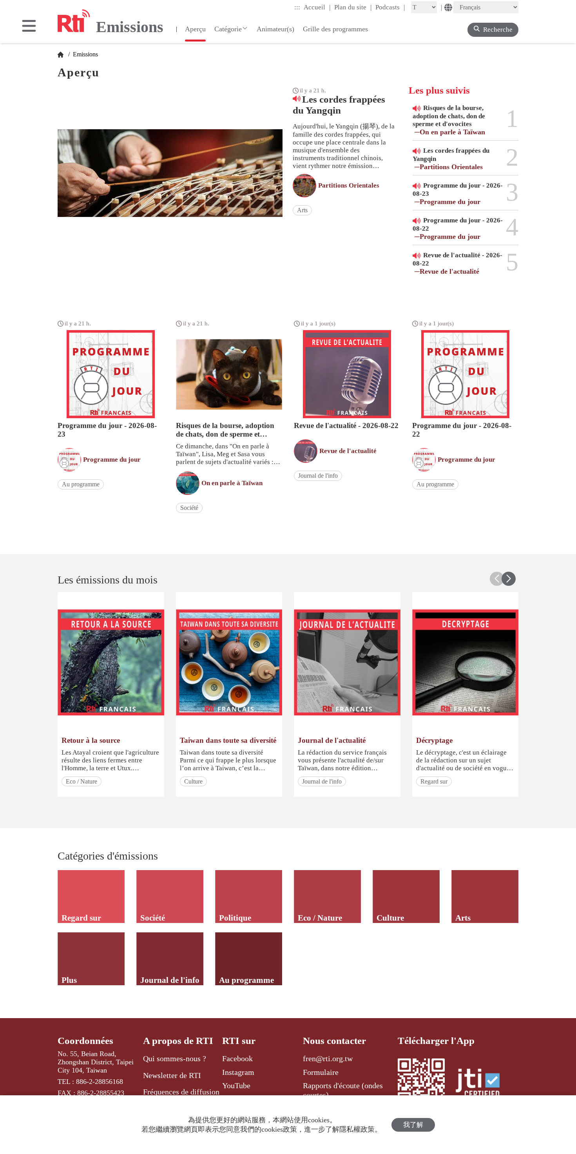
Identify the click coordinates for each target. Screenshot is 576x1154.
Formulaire (321, 1072)
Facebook (237, 1058)
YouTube (236, 1085)
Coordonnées (85, 1040)
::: (297, 7)
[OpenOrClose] (29, 26)
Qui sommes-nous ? (174, 1058)
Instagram (238, 1072)
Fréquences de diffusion (181, 1091)
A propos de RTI (178, 1040)
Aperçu (195, 29)
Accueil (317, 7)
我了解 (413, 1125)
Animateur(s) (275, 29)
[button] (509, 579)
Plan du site (353, 7)
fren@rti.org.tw (328, 1058)
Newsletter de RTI (172, 1075)
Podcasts (390, 7)
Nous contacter (334, 1040)
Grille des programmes (335, 29)
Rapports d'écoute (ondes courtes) (343, 1090)
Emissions (84, 54)
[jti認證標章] (482, 1084)
